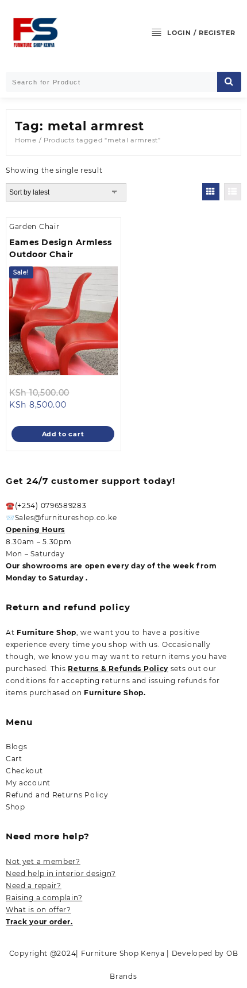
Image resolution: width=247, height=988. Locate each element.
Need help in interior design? (60, 873)
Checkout (24, 770)
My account (28, 782)
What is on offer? (38, 909)
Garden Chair (34, 226)
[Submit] (229, 82)
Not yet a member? (43, 861)
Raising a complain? (44, 897)
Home (26, 140)
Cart (14, 758)
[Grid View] (210, 191)
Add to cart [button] (63, 434)
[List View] (232, 191)
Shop (15, 807)
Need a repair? (33, 885)
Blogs (17, 746)
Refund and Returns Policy (57, 795)
